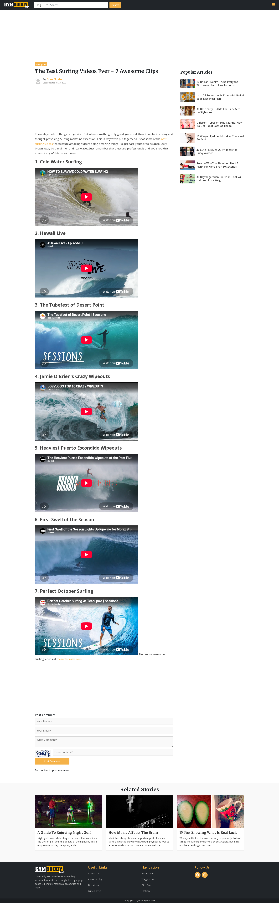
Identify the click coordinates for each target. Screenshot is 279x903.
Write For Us (94, 890)
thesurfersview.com (69, 659)
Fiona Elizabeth (56, 79)
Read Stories (148, 873)
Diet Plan (146, 885)
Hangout (41, 64)
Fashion (145, 890)
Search (115, 4)
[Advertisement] (139, 34)
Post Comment (52, 761)
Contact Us (94, 873)
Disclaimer (93, 885)
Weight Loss (147, 879)
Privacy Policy (95, 879)
